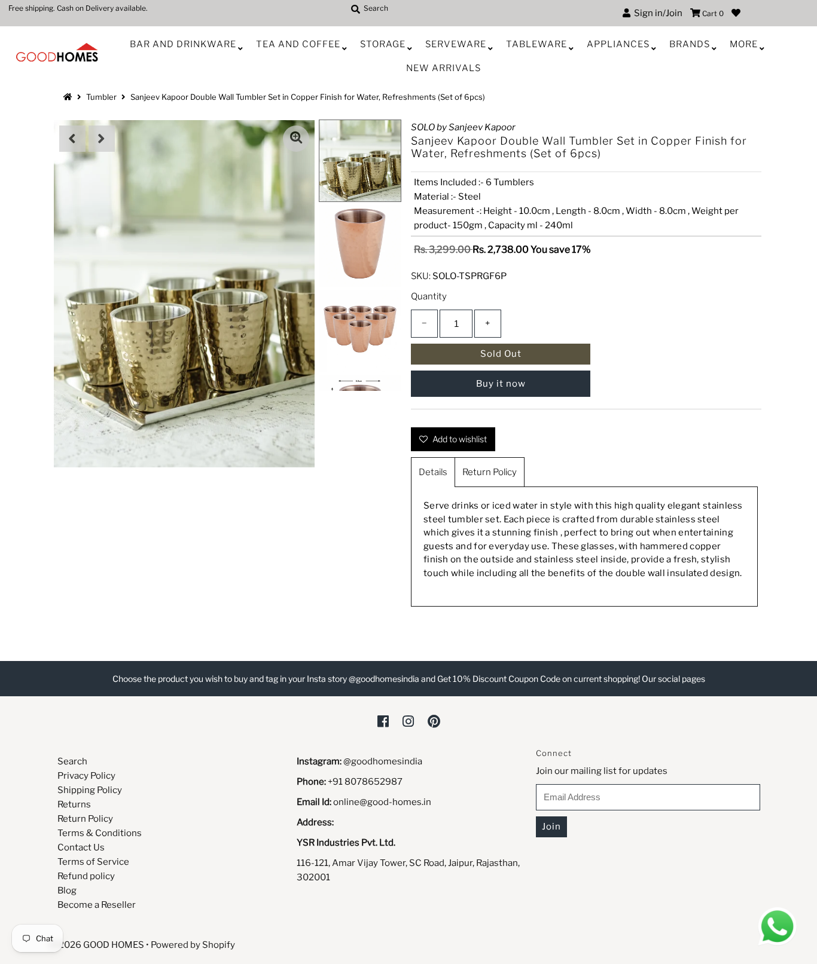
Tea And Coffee (298, 44)
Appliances (618, 44)
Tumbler (101, 97)
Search (72, 761)
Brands (689, 44)
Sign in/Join (656, 13)
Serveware (455, 44)
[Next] (102, 139)
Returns (74, 804)
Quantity (429, 296)
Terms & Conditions (99, 833)
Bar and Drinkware (183, 44)
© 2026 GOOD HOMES (97, 944)
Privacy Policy (86, 775)
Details (433, 472)
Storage (383, 44)
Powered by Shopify (193, 944)
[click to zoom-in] (296, 139)
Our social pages (673, 679)
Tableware (536, 44)
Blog (67, 890)
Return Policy (489, 472)
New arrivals (443, 68)
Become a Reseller (96, 904)
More (744, 44)
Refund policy (86, 876)
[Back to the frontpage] (69, 97)
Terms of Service (93, 861)
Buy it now (501, 383)
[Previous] (72, 139)
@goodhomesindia (382, 761)
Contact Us (81, 847)
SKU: (421, 276)
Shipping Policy (89, 790)
